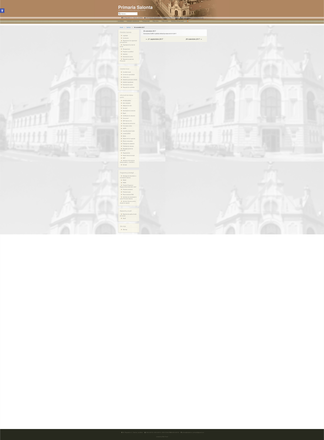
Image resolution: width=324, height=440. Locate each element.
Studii (124, 218)
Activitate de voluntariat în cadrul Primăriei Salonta (128, 198)
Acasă (121, 27)
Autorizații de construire (129, 110)
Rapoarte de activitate (128, 87)
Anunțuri (125, 108)
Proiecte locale (127, 192)
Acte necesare (126, 103)
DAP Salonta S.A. (127, 121)
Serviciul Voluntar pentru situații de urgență (128, 202)
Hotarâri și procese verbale (130, 79)
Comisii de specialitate (129, 74)
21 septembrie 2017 (154, 39)
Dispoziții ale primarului (129, 123)
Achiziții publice (127, 100)
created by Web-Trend (162, 436)
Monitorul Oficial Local (177, 21)
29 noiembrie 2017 (194, 39)
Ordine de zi (126, 77)
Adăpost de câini (127, 105)
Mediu (124, 136)
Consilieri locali (127, 72)
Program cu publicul (128, 51)
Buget (124, 113)
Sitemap (125, 229)
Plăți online (155, 21)
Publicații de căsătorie (128, 143)
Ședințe (129, 27)
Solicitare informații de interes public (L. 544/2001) (127, 161)
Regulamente (126, 153)
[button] (2, 10)
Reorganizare (126, 49)
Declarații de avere (128, 56)
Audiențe (125, 54)
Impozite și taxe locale (129, 131)
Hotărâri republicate (128, 82)
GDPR (124, 128)
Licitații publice (127, 133)
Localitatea (121, 21)
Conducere (126, 38)
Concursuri (126, 118)
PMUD (124, 180)
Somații (125, 165)
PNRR (124, 182)
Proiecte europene (128, 189)
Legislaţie (125, 35)
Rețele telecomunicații (128, 155)
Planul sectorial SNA (128, 194)
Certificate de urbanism (129, 116)
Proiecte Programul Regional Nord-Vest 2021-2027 (128, 186)
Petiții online (165, 21)
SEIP (124, 158)
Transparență (145, 21)
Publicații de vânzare (128, 146)
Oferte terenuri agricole (129, 138)
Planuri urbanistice (128, 141)
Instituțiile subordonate (133, 21)
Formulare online (127, 126)
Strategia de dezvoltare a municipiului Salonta (128, 176)
